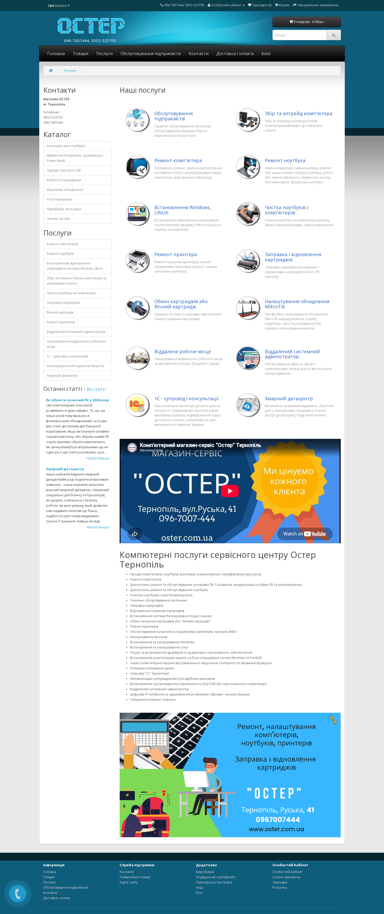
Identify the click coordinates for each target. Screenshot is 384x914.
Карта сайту (129, 882)
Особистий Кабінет (287, 872)
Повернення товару (135, 877)
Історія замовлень (286, 877)
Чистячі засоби (58, 218)
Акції (199, 887)
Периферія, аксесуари (64, 209)
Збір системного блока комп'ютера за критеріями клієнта (76, 281)
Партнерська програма (214, 882)
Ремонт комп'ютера (178, 160)
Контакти (198, 53)
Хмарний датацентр (62, 375)
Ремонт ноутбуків (60, 253)
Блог (266, 53)
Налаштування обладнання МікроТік (75, 366)
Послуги (104, 53)
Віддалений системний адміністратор (76, 331)
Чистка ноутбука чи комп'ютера (71, 293)
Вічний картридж (60, 312)
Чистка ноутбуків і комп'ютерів (286, 210)
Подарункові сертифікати (215, 877)
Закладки (279, 882)
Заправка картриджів (63, 302)
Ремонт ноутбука (285, 160)
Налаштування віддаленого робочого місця (76, 344)
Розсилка (279, 887)
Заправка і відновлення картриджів (293, 257)
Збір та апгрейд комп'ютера (298, 113)
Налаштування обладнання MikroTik (297, 304)
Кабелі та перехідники (64, 180)
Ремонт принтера (175, 254)
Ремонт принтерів (61, 322)
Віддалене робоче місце (182, 351)
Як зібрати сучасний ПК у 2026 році (77, 400)
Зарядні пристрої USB (64, 170)
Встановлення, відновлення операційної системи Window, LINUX (75, 266)
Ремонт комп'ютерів (62, 244)
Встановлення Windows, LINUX (182, 210)
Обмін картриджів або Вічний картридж (181, 304)
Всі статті (96, 389)
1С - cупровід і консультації (67, 356)
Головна (56, 53)
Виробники (205, 872)
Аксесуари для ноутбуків (66, 146)
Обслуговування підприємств (150, 53)
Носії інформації (59, 199)
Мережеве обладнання (65, 189)
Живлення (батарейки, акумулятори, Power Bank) (75, 158)
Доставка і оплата (235, 53)
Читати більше (97, 458)
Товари (80, 53)
